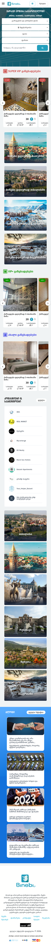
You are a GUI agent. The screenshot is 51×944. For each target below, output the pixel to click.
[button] (25, 21)
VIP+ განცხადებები (20, 271)
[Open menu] (3, 4)
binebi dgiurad (24, 936)
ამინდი (11, 936)
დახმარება (15, 918)
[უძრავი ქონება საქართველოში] (14, 3)
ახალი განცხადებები (22, 334)
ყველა (41, 400)
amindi (16, 936)
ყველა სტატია (36, 712)
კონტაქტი (27, 918)
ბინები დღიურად (36, 936)
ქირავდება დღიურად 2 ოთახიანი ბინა (20, 115)
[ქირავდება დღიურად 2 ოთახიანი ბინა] (20, 94)
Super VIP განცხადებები (24, 71)
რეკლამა (46, 918)
